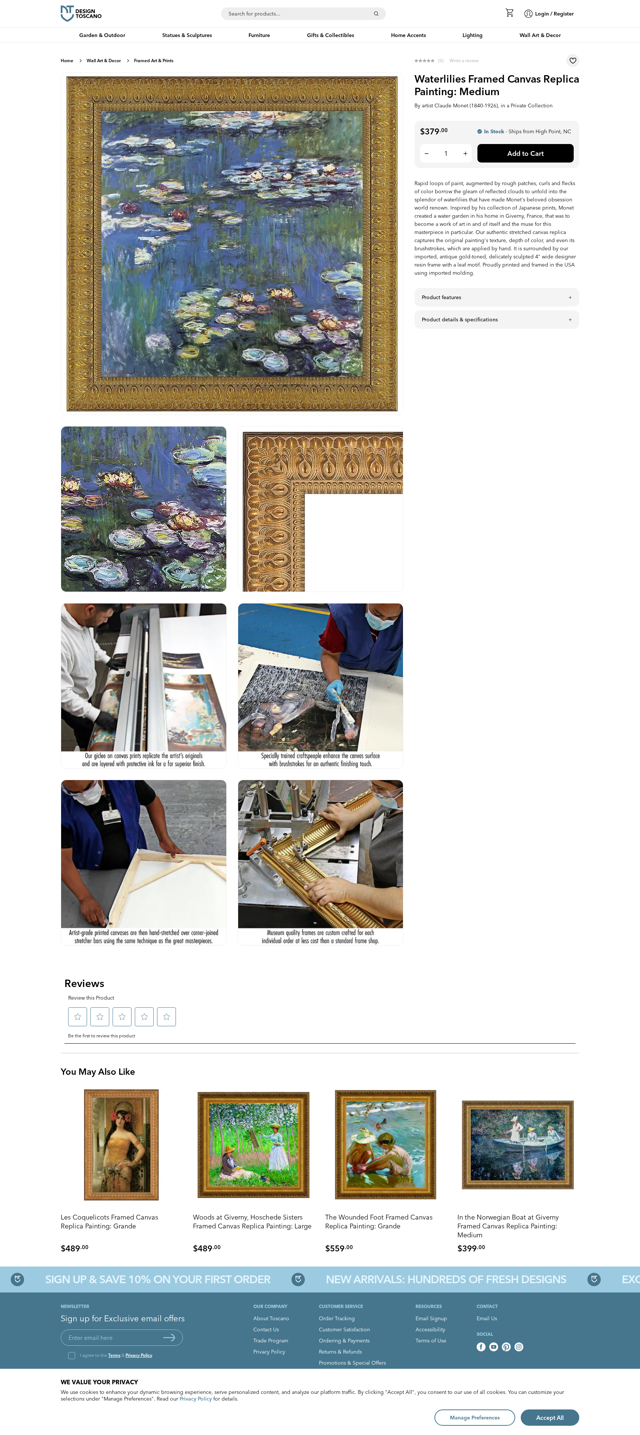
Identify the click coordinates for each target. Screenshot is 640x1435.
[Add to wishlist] (572, 60)
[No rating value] (426, 61)
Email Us (487, 1318)
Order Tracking (337, 1318)
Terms (114, 1355)
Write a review (464, 60)
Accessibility (430, 1329)
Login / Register (554, 13)
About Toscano (271, 1318)
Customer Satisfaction (344, 1329)
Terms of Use (431, 1340)
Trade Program (270, 1340)
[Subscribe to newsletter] (169, 1338)
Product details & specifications (460, 319)
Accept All (550, 1417)
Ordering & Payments (344, 1340)
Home (67, 60)
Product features (441, 297)
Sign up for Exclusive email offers (123, 1318)
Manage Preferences (475, 1417)
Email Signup (431, 1318)
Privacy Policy (139, 1355)
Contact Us (266, 1329)
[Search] (376, 13)
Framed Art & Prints (153, 60)
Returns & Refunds (340, 1351)
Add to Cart (525, 153)
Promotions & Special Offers (352, 1362)
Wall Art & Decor (104, 60)
